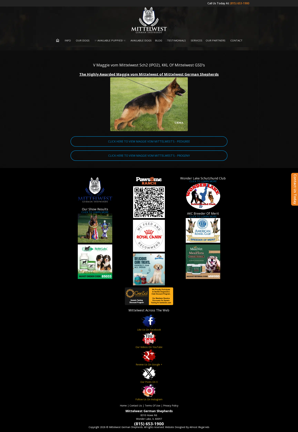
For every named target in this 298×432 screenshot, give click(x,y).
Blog (158, 40)
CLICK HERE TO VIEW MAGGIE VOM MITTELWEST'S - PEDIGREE (149, 141)
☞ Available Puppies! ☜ (110, 40)
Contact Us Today (295, 189)
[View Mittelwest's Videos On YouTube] (149, 338)
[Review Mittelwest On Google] (149, 355)
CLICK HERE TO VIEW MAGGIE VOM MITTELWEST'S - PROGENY (149, 156)
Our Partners (215, 40)
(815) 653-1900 (240, 3)
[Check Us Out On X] (149, 373)
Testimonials (176, 40)
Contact (236, 40)
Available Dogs (141, 40)
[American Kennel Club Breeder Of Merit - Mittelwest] (203, 230)
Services (196, 40)
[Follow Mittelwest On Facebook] (149, 321)
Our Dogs (82, 40)
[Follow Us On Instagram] (149, 390)
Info (67, 40)
